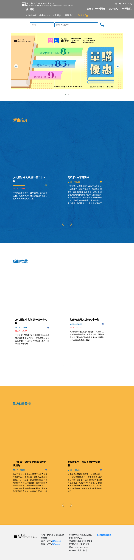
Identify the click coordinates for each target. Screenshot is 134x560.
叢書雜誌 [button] (43, 15)
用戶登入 (113, 8)
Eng (130, 3)
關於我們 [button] (69, 15)
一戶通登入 (127, 8)
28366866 (56, 541)
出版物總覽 (31, 15)
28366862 (56, 544)
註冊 (89, 8)
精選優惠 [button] (56, 15)
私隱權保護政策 (104, 535)
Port (125, 3)
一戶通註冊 (100, 8)
